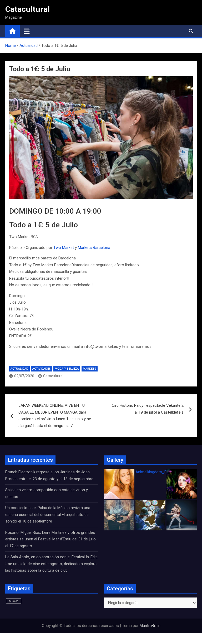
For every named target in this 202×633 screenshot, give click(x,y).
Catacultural (27, 9)
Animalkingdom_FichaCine (158, 472)
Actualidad (19, 368)
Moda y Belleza (67, 368)
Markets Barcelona (94, 247)
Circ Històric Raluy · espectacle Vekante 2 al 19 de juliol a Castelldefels (148, 409)
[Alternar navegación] (27, 31)
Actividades (41, 368)
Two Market (63, 247)
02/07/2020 (24, 376)
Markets (89, 368)
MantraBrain (150, 625)
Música (13, 601)
